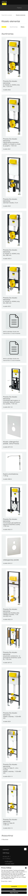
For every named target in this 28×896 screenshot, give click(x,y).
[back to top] (25, 849)
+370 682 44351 (9, 863)
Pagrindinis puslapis (7, 15)
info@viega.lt (8, 861)
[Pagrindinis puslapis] (4, 2)
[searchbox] (13, 7)
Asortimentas (14, 27)
